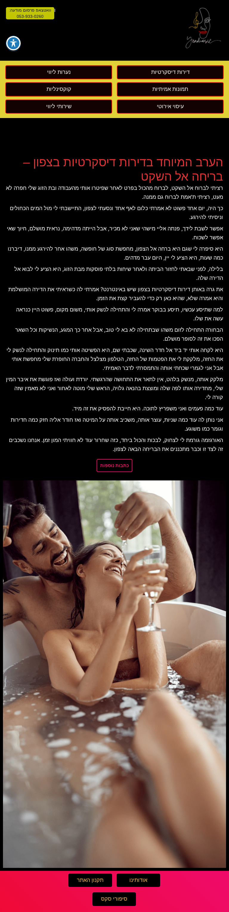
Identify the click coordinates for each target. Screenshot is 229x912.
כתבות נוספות (114, 465)
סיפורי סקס (114, 899)
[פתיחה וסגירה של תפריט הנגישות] (13, 43)
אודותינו (138, 880)
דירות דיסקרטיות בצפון (164, 289)
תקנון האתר (90, 880)
